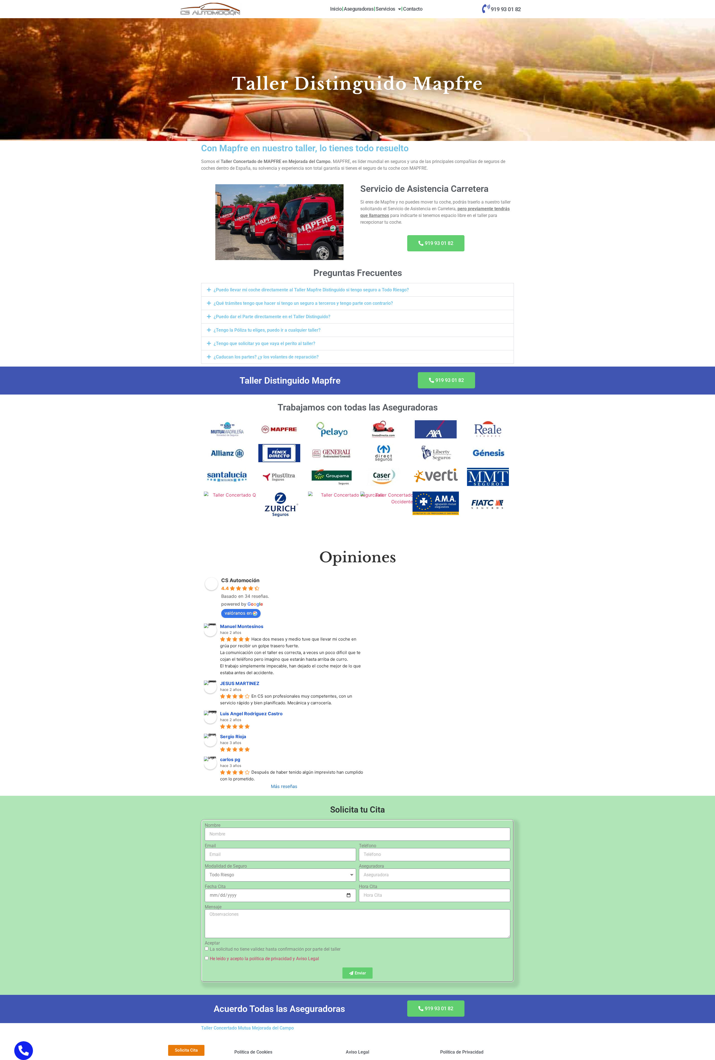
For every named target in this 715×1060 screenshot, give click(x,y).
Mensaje (213, 907)
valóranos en (238, 613)
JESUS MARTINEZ (239, 683)
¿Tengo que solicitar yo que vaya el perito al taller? (264, 343)
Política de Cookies (253, 1052)
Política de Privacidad (461, 1052)
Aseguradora (371, 866)
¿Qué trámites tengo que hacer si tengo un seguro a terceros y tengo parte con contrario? (303, 303)
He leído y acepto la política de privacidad (251, 958)
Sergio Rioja (233, 736)
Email (210, 846)
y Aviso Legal (306, 958)
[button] (357, 289)
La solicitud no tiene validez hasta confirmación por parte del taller (275, 949)
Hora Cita (368, 886)
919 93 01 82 (506, 9)
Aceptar (212, 943)
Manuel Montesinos (241, 626)
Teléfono (367, 846)
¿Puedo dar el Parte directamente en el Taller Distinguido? (272, 316)
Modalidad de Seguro (226, 866)
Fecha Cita (215, 886)
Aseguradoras (358, 9)
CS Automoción (240, 580)
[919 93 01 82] (486, 8)
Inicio (336, 9)
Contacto (412, 9)
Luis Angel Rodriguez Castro (251, 713)
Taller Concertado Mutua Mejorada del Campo (247, 1028)
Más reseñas (284, 786)
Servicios (385, 9)
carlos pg (230, 759)
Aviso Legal (357, 1052)
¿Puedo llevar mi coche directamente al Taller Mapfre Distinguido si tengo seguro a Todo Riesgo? (311, 289)
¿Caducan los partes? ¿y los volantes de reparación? (266, 357)
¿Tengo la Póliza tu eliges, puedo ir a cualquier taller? (267, 330)
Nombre (212, 825)
